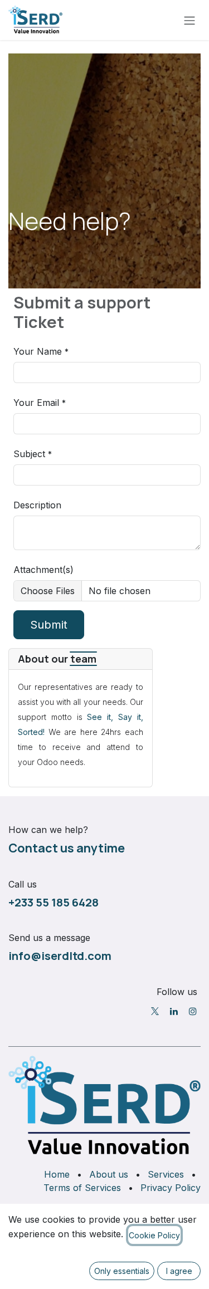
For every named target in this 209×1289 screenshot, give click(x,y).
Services (166, 1174)
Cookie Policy (154, 1235)
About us (108, 1174)
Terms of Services (82, 1187)
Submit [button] (48, 624)
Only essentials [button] (121, 1271)
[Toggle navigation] (189, 20)
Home (57, 1174)
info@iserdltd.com (59, 955)
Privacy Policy (170, 1187)
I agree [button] (179, 1271)
